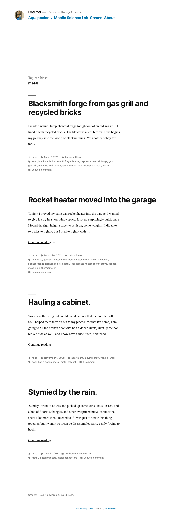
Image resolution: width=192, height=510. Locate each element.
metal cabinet (68, 362)
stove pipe (34, 268)
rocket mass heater (81, 263)
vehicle (104, 357)
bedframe (70, 453)
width (105, 165)
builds (71, 255)
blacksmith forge (61, 161)
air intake (37, 259)
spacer (112, 263)
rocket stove (100, 263)
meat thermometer (71, 259)
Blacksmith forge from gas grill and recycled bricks (88, 108)
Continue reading (42, 242)
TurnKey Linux (110, 508)
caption (85, 161)
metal (72, 165)
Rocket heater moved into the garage (92, 199)
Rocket (49, 263)
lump (65, 165)
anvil (34, 161)
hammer (42, 165)
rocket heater (61, 263)
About (109, 17)
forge (104, 161)
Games (96, 17)
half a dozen (45, 362)
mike (34, 157)
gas (111, 161)
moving (88, 357)
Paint (94, 259)
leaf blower (55, 165)
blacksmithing (73, 157)
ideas (79, 255)
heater (56, 259)
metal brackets (47, 457)
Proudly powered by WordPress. (56, 495)
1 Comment (89, 362)
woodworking (84, 453)
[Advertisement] (96, 53)
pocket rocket (36, 263)
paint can (103, 259)
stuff (96, 357)
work (112, 357)
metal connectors (67, 457)
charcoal (95, 161)
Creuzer (34, 12)
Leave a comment (42, 169)
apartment (77, 357)
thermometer (48, 268)
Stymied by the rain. (62, 391)
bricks (75, 161)
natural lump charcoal (89, 165)
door (34, 362)
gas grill (32, 165)
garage (47, 259)
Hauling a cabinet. (59, 302)
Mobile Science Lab (71, 17)
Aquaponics (38, 17)
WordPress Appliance (84, 508)
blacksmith (44, 161)
